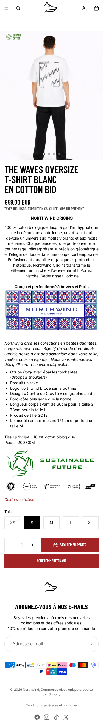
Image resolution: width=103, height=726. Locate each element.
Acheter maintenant (51, 561)
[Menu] (6, 8)
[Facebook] (37, 717)
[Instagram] (46, 717)
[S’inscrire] (90, 644)
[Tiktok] (56, 717)
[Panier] (96, 8)
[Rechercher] (18, 8)
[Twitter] (66, 717)
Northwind (31, 689)
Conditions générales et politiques (52, 705)
